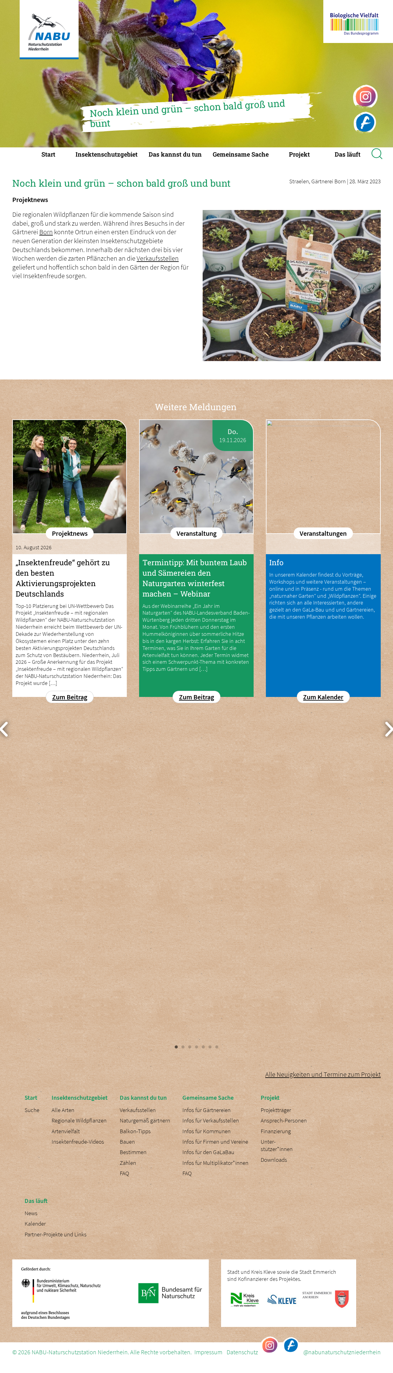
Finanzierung (276, 1131)
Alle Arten (63, 1110)
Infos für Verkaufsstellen (210, 1120)
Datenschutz (242, 1352)
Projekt (299, 154)
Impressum (208, 1352)
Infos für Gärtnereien (206, 1110)
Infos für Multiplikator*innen (215, 1162)
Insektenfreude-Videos (78, 1141)
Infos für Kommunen (206, 1131)
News (31, 1213)
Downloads (274, 1159)
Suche (32, 1110)
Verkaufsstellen (158, 258)
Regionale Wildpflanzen (79, 1120)
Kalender (35, 1223)
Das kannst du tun (175, 154)
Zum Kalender (323, 697)
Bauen (127, 1141)
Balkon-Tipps (135, 1131)
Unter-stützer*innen (277, 1145)
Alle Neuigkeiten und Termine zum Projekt (323, 1074)
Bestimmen (133, 1152)
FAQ (124, 1173)
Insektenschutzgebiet (107, 154)
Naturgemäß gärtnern (145, 1120)
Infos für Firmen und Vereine (215, 1141)
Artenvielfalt (66, 1131)
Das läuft (347, 154)
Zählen (128, 1162)
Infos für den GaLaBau (208, 1152)
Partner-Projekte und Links (56, 1234)
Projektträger (276, 1110)
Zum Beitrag (69, 697)
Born (46, 232)
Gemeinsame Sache (241, 154)
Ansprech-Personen (284, 1120)
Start (48, 154)
